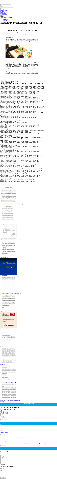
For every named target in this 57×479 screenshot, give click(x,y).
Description (4, 412)
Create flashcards (10, 7)
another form (10, 453)
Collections (6, 10)
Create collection (3, 419)
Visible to (2, 416)
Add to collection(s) (4, 17)
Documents (2, 432)
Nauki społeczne (6, 19)
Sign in (1, 409)
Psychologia (5, 20)
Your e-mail (2, 464)
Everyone (3, 417)
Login (1, 6)
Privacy (1, 438)
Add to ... (2, 16)
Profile (1, 15)
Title (1, 410)
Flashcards (2, 10)
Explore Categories (3, 1)
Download (2, 401)
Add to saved (10, 17)
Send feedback (3, 445)
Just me (3, 418)
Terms (4, 438)
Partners (4, 436)
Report (1, 436)
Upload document (3, 7)
